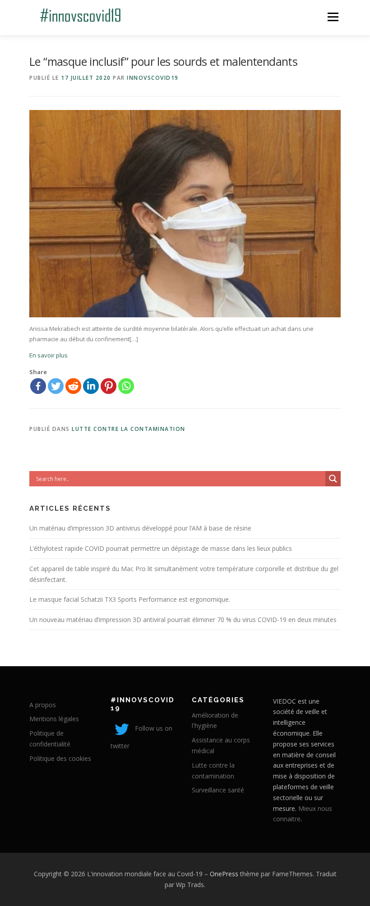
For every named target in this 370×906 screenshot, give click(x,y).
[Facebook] (38, 386)
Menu (333, 17)
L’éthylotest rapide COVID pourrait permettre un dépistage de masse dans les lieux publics (160, 548)
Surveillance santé (218, 790)
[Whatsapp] (126, 386)
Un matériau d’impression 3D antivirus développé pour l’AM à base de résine (140, 528)
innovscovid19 (153, 78)
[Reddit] (73, 386)
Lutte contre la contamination (128, 429)
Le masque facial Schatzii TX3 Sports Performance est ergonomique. (129, 599)
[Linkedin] (91, 386)
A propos (42, 704)
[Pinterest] (108, 386)
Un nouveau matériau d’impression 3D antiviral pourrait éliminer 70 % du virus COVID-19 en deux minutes (183, 619)
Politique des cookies (60, 758)
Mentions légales (54, 718)
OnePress (224, 873)
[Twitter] (56, 386)
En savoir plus (48, 355)
